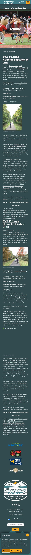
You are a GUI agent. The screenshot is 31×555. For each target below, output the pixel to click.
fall (12, 214)
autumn (5, 212)
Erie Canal (18, 423)
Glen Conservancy (22, 358)
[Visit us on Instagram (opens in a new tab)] (18, 504)
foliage (21, 214)
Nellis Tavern (7, 430)
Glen (16, 427)
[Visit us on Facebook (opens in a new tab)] (12, 504)
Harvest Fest (12, 362)
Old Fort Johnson (17, 315)
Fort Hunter (11, 427)
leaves (18, 428)
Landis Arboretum (20, 144)
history (5, 428)
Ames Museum (16, 306)
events (5, 199)
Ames (21, 421)
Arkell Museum (12, 211)
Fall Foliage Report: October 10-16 (14, 224)
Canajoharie (12, 212)
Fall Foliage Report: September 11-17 (15, 59)
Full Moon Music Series (17, 146)
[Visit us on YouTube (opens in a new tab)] (15, 504)
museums (24, 428)
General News (18, 419)
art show (22, 211)
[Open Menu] (28, 2)
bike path (11, 423)
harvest (21, 427)
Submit (15, 529)
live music (22, 216)
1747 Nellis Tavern (13, 421)
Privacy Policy (16, 551)
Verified (16, 519)
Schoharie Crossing (9, 218)
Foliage (11, 209)
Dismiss (6, 551)
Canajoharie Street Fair (10, 161)
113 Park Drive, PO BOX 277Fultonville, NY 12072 (15, 510)
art (18, 211)
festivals (15, 214)
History (25, 419)
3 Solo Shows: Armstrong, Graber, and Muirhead (13, 186)
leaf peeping (14, 216)
